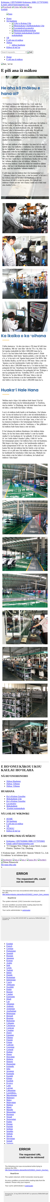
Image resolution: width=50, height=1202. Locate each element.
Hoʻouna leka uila (8, 864)
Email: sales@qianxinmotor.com (20, 843)
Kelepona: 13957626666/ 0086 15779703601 (25, 841)
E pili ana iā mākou (14, 59)
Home (9, 57)
